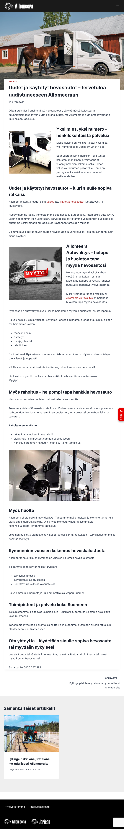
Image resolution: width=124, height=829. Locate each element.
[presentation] (31, 733)
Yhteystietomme (15, 806)
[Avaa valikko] (117, 6)
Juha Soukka (21, 769)
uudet (50, 201)
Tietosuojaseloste (39, 806)
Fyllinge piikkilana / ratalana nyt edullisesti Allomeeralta (94, 683)
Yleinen (13, 81)
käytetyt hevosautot (72, 201)
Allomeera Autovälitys (79, 297)
